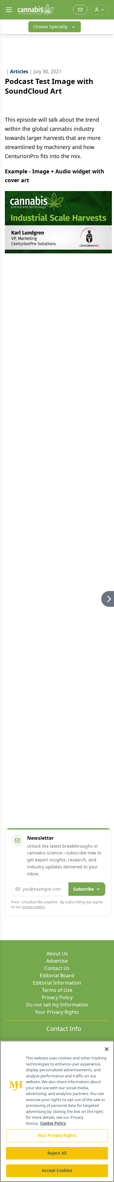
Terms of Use (57, 990)
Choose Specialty (50, 27)
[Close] (106, 1049)
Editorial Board (57, 975)
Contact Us (57, 968)
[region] (57, 1111)
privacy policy (33, 906)
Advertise (57, 961)
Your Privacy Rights (57, 1012)
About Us (57, 953)
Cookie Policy (53, 1123)
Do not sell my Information (57, 1004)
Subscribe (83, 889)
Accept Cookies (57, 1170)
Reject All (57, 1153)
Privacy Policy (57, 997)
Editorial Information (57, 982)
